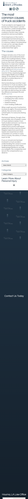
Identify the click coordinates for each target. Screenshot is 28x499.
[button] (10, 9)
